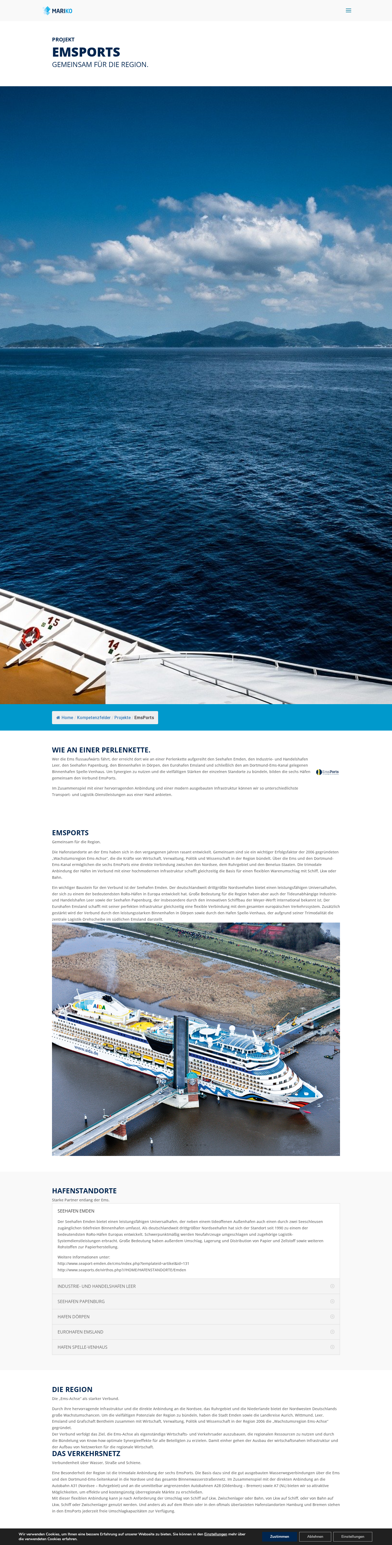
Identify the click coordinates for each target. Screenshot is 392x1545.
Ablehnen (315, 1536)
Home (67, 717)
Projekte (122, 717)
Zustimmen (279, 1536)
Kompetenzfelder (94, 717)
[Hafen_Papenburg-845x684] (196, 1154)
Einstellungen (215, 1534)
